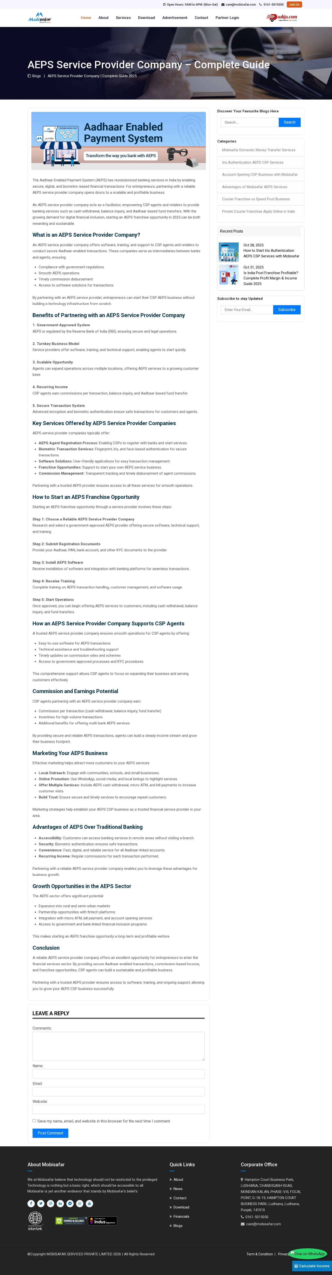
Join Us (294, 4)
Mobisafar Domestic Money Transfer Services (259, 150)
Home (86, 18)
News (178, 1189)
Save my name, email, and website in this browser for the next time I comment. (104, 1121)
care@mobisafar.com (241, 4)
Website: (40, 1101)
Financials (181, 1216)
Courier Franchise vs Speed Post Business (256, 199)
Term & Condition (259, 1254)
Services (123, 18)
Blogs (36, 76)
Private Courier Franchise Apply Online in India (258, 211)
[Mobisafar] (39, 17)
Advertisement (174, 18)
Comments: (42, 1028)
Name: (38, 1066)
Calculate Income (314, 1266)
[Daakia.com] (281, 16)
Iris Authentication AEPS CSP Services (252, 162)
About (103, 18)
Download (146, 18)
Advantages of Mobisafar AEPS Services (254, 187)
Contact (201, 18)
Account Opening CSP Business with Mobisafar (260, 174)
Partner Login (227, 18)
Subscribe (287, 309)
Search (290, 122)
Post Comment (50, 1133)
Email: (38, 1083)
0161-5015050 (274, 4)
